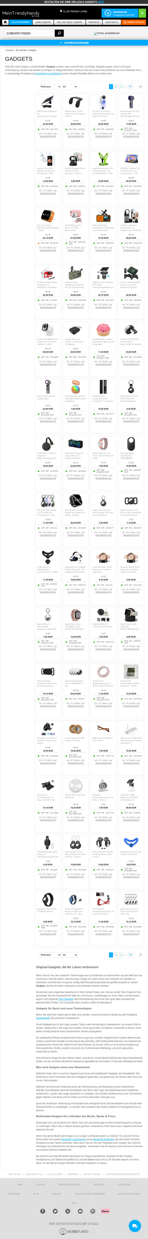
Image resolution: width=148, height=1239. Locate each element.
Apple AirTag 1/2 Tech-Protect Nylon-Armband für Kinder (103, 455)
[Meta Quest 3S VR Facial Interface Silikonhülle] (131, 849)
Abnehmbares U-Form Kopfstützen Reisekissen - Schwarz (75, 113)
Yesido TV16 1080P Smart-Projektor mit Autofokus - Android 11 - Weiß (48, 341)
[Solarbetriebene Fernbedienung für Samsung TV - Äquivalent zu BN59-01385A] (103, 393)
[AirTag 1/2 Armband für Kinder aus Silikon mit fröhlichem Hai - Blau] (75, 906)
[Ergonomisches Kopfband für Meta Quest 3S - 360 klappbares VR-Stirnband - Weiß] (75, 564)
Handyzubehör (43, 22)
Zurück (10, 50)
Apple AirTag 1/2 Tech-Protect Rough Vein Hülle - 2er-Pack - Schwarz (75, 854)
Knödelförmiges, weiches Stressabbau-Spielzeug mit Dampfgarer (103, 341)
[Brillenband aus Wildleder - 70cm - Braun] (103, 735)
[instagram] (92, 1211)
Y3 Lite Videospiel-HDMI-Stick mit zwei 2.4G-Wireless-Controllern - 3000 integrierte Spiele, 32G (130, 287)
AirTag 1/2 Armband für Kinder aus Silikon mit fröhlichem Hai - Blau (74, 911)
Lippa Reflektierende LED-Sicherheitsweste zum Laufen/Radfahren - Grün (103, 170)
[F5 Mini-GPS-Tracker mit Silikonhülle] (75, 792)
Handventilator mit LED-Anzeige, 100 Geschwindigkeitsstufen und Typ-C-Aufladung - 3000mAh (130, 116)
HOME (20, 1184)
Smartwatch (111, 22)
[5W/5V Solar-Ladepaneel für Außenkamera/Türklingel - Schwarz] (48, 108)
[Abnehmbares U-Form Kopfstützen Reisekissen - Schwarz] (75, 108)
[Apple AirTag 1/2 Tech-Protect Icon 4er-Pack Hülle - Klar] (131, 906)
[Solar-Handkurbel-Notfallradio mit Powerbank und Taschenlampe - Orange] (103, 222)
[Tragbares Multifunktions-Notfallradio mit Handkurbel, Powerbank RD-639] (48, 279)
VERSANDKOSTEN (48, 136)
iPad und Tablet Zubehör (69, 22)
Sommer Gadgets (136, 22)
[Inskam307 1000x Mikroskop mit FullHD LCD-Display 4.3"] (131, 792)
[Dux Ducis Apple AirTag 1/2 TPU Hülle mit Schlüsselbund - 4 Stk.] (48, 507)
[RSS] (67, 1211)
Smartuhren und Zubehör (48, 73)
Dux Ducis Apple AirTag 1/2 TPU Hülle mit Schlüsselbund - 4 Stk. (46, 512)
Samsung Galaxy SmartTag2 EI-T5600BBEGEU (127, 455)
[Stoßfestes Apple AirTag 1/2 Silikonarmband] (48, 906)
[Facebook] (42, 1211)
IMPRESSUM (14, 1193)
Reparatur (94, 22)
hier (101, 2)
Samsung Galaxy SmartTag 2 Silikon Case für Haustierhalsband (47, 683)
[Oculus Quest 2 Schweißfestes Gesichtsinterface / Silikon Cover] (48, 564)
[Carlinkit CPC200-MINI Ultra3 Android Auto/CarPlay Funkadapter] (131, 336)
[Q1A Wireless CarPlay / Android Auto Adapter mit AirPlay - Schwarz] (75, 507)
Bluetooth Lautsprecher (73, 1139)
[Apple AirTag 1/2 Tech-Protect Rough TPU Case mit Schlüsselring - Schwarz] (103, 507)
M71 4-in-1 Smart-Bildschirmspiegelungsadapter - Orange (49, 227)
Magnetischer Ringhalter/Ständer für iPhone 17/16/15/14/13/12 (103, 683)
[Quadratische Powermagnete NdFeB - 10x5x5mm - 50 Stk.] (131, 678)
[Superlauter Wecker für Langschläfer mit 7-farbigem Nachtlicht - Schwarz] (75, 450)
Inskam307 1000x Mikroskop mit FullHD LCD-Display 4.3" (129, 797)
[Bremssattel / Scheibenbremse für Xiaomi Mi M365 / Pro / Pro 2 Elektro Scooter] (48, 792)
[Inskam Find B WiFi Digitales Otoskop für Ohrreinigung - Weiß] (48, 165)
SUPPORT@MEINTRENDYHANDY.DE (122, 1174)
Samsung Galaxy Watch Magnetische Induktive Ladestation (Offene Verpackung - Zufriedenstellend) (130, 572)
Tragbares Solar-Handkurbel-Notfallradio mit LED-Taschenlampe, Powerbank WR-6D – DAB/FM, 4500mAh (74, 287)
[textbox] (34, 33)
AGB (74, 1203)
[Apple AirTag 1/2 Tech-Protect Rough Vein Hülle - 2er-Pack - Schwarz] (75, 849)
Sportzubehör (43, 1017)
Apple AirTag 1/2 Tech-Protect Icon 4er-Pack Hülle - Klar (129, 911)
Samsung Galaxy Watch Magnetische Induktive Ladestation (102, 569)
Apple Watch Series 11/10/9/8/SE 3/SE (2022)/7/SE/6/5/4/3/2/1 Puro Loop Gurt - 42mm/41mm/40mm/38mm (76, 629)
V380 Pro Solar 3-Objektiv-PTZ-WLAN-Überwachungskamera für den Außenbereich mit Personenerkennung (103, 287)
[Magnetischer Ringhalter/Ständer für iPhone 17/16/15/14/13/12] (103, 678)
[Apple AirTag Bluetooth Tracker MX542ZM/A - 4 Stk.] (75, 678)
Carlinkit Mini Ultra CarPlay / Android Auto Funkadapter (74, 341)
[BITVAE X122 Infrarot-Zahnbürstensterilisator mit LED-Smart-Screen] (103, 108)
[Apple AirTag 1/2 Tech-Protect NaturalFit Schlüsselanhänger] (131, 393)
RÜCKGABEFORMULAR (69, 1184)
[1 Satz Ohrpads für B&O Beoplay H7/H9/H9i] (75, 735)
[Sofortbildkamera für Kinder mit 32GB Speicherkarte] (76, 222)
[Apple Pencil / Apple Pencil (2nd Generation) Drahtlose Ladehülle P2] (131, 735)
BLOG (36, 1193)
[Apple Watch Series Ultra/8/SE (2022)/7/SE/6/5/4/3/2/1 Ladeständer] (131, 621)
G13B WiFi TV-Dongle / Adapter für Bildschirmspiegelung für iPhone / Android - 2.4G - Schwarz (47, 458)
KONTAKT (56, 1193)
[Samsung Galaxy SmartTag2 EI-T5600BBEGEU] (131, 450)
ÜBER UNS (99, 1184)
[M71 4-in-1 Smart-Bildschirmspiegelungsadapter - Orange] (48, 222)
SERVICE (40, 1184)
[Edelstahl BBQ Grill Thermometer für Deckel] (103, 621)
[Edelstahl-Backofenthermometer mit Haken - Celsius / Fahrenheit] (103, 792)
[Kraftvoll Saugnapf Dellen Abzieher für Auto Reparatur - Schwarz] (75, 165)
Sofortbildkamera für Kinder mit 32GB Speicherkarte (73, 227)
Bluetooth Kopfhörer (103, 1139)
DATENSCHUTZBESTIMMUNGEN (90, 1193)
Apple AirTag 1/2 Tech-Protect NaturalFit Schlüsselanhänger (129, 398)
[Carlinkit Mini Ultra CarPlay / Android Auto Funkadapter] (75, 336)
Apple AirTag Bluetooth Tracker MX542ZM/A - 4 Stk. (74, 683)
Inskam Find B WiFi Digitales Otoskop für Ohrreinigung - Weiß (45, 170)
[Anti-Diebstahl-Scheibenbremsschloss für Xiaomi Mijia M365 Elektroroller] (103, 906)
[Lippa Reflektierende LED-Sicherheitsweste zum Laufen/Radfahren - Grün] (103, 165)
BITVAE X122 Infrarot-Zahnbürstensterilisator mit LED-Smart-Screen (103, 113)
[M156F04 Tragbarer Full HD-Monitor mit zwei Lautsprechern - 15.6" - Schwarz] (131, 165)
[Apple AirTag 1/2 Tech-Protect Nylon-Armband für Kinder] (103, 450)
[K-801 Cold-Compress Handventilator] (48, 393)
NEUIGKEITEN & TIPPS (129, 1193)
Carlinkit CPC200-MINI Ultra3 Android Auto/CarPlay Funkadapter (131, 341)
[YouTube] (80, 1211)
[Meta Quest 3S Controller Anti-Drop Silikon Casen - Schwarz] (103, 849)
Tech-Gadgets (66, 998)
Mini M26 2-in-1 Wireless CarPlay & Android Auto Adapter (47, 740)
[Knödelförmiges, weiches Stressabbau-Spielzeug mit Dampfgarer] (103, 336)
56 (130, 86)
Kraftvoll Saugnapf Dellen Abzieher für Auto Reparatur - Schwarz (75, 170)
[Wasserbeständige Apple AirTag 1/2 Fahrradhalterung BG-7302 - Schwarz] (48, 849)
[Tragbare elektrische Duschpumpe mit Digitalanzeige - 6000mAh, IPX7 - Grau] (131, 222)
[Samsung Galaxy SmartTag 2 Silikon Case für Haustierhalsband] (48, 678)
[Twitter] (55, 1211)
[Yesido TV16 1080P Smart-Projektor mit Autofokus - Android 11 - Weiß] (48, 336)
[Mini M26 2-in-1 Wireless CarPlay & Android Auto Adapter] (48, 735)
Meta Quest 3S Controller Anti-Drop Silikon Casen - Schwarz (103, 854)
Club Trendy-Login (75, 11)
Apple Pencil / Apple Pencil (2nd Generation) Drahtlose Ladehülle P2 (131, 740)
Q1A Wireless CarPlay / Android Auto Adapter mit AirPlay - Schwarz (75, 512)
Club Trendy (124, 1184)
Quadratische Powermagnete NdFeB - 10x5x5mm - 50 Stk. (130, 683)
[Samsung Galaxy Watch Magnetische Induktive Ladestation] (103, 564)
